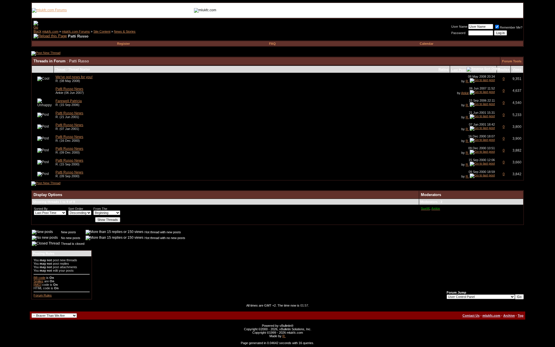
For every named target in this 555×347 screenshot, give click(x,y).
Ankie (59, 92)
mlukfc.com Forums (76, 31)
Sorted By (41, 208)
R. (57, 81)
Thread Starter (79, 69)
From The (100, 208)
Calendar (426, 43)
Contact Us (471, 315)
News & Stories (125, 31)
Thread (60, 69)
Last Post (458, 70)
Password (458, 33)
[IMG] (37, 284)
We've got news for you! (74, 77)
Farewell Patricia (69, 101)
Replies (503, 69)
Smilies (38, 281)
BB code (39, 277)
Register (123, 43)
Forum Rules (43, 295)
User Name (459, 26)
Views (517, 69)
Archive (509, 315)
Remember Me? (511, 27)
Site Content (101, 31)
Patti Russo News (69, 89)
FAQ (272, 43)
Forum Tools (511, 61)
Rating (444, 69)
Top (520, 315)
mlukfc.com (50, 31)
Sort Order (75, 208)
